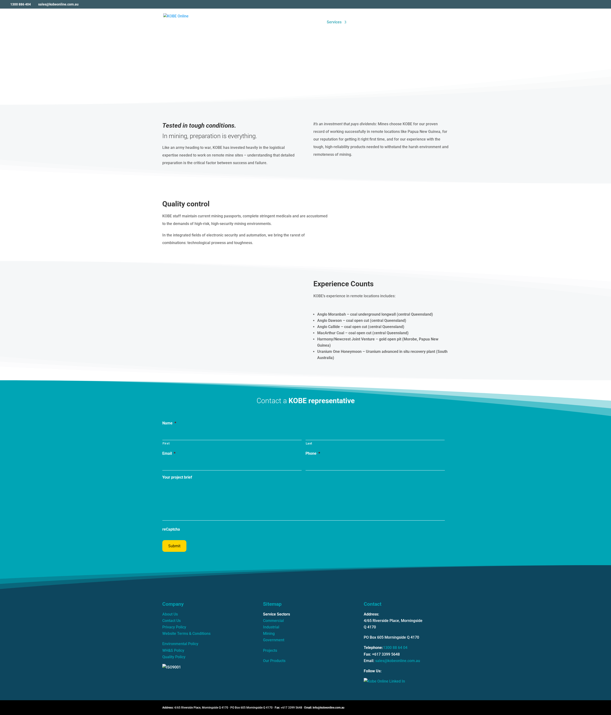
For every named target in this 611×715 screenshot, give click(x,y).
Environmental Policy (180, 644)
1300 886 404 (20, 4)
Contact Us (171, 620)
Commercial (273, 620)
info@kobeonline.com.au (328, 707)
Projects (380, 22)
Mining (269, 633)
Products (404, 22)
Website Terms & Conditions (186, 633)
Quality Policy (173, 657)
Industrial (271, 627)
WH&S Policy (173, 650)
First (166, 443)
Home (316, 22)
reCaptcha (171, 529)
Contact (442, 22)
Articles (423, 22)
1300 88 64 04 (395, 647)
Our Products (274, 660)
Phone (313, 453)
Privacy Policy (174, 627)
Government (273, 640)
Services (334, 22)
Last (309, 443)
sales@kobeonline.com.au (397, 660)
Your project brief (177, 477)
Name (169, 423)
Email (168, 453)
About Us (359, 22)
